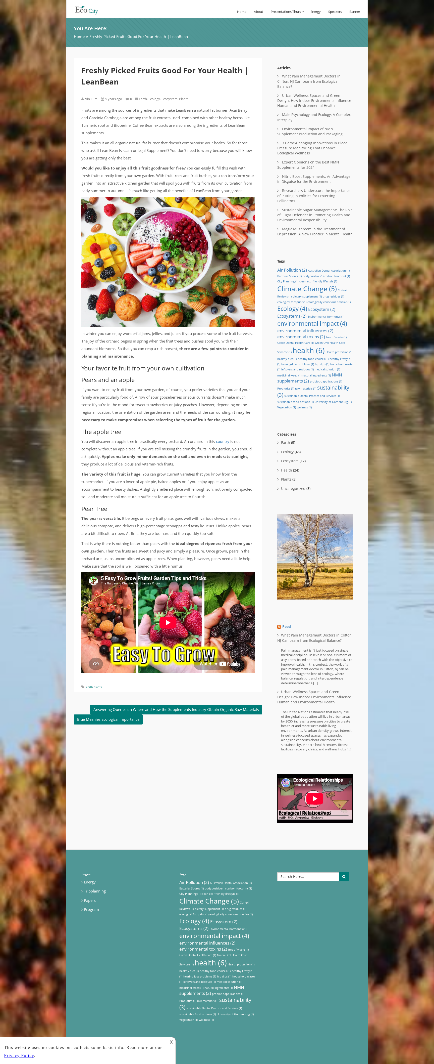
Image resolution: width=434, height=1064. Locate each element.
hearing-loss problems (297, 364)
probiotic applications (326, 381)
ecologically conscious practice (329, 302)
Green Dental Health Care (295, 343)
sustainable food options (295, 402)
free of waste (336, 337)
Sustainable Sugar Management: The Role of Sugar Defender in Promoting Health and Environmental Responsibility (315, 214)
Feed (286, 626)
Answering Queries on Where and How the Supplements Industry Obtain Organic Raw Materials (176, 709)
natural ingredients (316, 375)
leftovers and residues (297, 369)
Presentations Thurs (286, 11)
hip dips (322, 364)
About (258, 11)
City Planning (287, 281)
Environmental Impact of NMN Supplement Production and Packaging (310, 131)
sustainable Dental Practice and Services (312, 396)
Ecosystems (291, 316)
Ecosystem (169, 99)
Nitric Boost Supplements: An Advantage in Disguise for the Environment (313, 179)
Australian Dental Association (329, 270)
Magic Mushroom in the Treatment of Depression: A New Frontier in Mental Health (315, 231)
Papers (90, 900)
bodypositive (313, 276)
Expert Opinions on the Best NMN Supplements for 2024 (308, 164)
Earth (143, 99)
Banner (354, 11)
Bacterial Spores (289, 276)
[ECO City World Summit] (107, 9)
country (222, 441)
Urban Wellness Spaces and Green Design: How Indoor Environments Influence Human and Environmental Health (314, 100)
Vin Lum (91, 99)
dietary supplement (307, 296)
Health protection (339, 352)
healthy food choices (313, 359)
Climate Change (307, 288)
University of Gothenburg (333, 402)
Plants (183, 99)
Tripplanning (95, 890)
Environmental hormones (325, 316)
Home (241, 11)
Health (286, 470)
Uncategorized (293, 488)
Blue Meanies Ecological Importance (108, 719)
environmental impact (312, 323)
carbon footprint (337, 276)
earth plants (94, 687)
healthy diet (287, 359)
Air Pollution (292, 270)
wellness (304, 407)
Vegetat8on (286, 407)
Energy (315, 11)
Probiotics (285, 388)
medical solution (327, 369)
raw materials (305, 388)
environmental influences (305, 330)
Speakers (335, 11)
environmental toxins (301, 336)
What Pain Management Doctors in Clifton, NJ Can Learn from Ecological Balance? (309, 81)
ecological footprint (291, 302)
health (309, 350)
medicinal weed (289, 375)
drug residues (333, 296)
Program (91, 909)
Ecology (154, 99)
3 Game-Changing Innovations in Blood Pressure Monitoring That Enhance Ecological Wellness (312, 148)
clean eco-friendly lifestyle (318, 281)
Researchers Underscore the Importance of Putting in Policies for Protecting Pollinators (313, 195)
